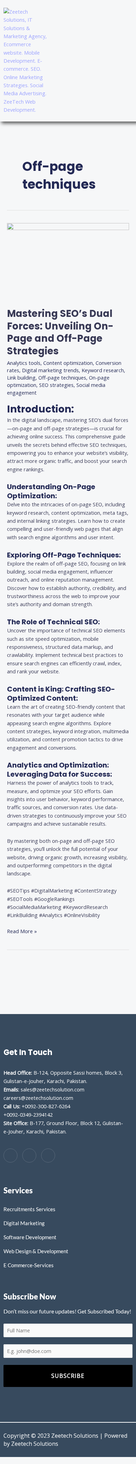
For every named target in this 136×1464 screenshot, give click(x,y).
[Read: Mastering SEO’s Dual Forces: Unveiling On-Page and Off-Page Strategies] (68, 260)
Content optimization (68, 362)
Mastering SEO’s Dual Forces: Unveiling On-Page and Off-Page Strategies (60, 332)
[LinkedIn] (48, 1156)
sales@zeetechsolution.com (52, 1089)
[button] (124, 61)
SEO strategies (56, 384)
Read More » (22, 931)
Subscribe (67, 1376)
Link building (21, 377)
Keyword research (103, 370)
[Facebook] (10, 1156)
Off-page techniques (62, 377)
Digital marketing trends (50, 370)
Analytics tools (23, 362)
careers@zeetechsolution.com (38, 1097)
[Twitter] (29, 1156)
